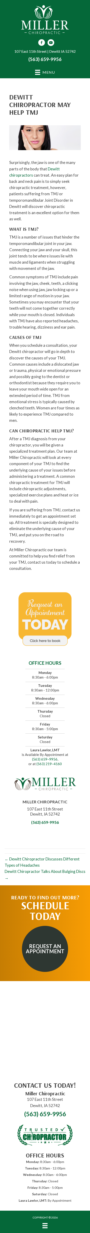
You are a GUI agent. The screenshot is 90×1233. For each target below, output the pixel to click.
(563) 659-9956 (45, 59)
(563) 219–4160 (49, 764)
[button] (45, 949)
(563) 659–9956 (44, 759)
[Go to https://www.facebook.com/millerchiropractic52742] (41, 43)
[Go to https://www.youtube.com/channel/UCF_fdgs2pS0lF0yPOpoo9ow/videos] (50, 43)
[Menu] (45, 1225)
